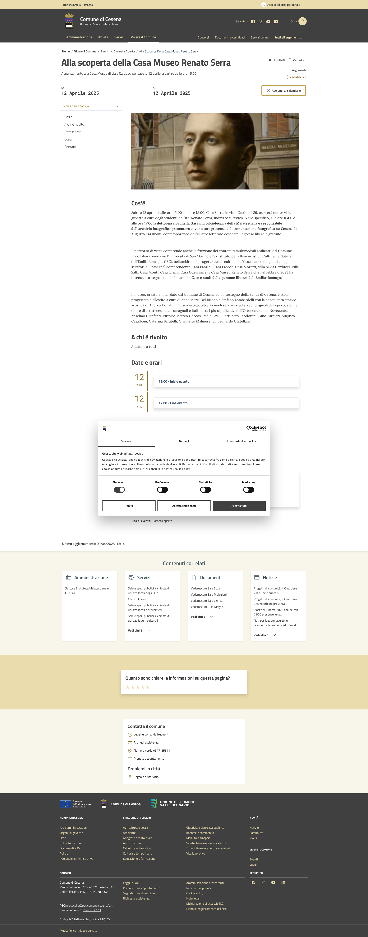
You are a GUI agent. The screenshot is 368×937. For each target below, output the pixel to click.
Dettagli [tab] (184, 441)
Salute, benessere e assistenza (206, 843)
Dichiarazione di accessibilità (204, 903)
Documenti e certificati (230, 37)
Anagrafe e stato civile (137, 838)
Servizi (119, 37)
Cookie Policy (194, 893)
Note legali (193, 898)
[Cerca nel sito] (302, 21)
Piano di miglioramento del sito (206, 908)
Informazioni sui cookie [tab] (241, 441)
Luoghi (254, 864)
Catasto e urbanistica (137, 848)
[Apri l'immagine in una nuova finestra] (215, 151)
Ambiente (129, 832)
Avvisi (253, 838)
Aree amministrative (73, 827)
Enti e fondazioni (71, 843)
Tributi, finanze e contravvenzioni (208, 848)
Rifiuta (129, 506)
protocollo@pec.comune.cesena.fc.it (89, 905)
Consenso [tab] (127, 441)
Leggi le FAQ (131, 883)
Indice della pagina (76, 106)
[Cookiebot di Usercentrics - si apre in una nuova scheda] (249, 428)
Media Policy (68, 930)
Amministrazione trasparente (205, 883)
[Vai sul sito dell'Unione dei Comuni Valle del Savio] (172, 803)
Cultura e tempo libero (137, 853)
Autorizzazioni (132, 843)
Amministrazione (79, 37)
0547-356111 (92, 910)
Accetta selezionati (184, 506)
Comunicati (257, 832)
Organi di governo (71, 832)
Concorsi (203, 37)
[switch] (162, 490)
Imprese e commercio (200, 832)
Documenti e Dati (71, 848)
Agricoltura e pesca (135, 827)
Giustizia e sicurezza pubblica (205, 827)
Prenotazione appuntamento (141, 888)
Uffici (63, 838)
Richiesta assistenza (136, 898)
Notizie (254, 827)
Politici (64, 853)
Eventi (254, 859)
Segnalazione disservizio (139, 893)
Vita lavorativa (195, 853)
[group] (90, 608)
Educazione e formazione (139, 858)
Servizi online (260, 37)
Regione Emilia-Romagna (78, 5)
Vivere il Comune (143, 37)
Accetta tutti (239, 506)
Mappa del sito (87, 930)
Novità (103, 37)
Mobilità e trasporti (198, 838)
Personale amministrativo (76, 858)
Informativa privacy (199, 888)
